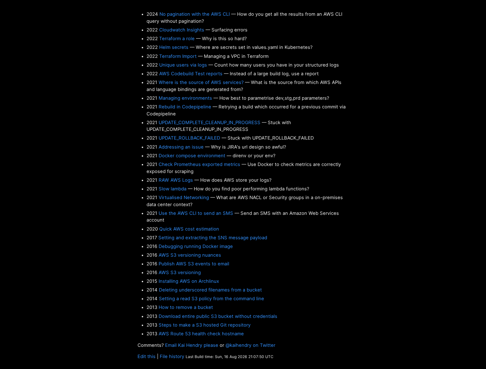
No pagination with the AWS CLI (194, 14)
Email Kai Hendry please (191, 345)
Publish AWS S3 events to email (194, 263)
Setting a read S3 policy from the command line (211, 298)
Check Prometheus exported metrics (199, 164)
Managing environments (185, 98)
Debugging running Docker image (196, 246)
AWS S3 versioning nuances (190, 255)
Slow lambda (172, 189)
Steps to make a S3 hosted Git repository (205, 325)
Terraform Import (178, 56)
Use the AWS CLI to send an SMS (196, 213)
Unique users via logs (183, 65)
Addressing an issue (181, 147)
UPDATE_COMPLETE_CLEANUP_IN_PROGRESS (209, 122)
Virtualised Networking (184, 197)
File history (172, 356)
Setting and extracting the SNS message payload (212, 237)
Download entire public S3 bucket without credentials (218, 316)
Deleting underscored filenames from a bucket (210, 290)
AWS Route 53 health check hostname (201, 333)
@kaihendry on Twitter (250, 345)
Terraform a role (177, 38)
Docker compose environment (192, 155)
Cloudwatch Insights (181, 30)
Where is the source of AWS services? (201, 82)
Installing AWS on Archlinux (189, 281)
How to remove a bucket (186, 307)
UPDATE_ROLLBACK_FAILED (189, 138)
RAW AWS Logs (176, 180)
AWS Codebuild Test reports (190, 73)
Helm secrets (173, 47)
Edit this (147, 356)
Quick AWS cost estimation (189, 229)
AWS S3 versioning (180, 272)
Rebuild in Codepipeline (185, 107)
